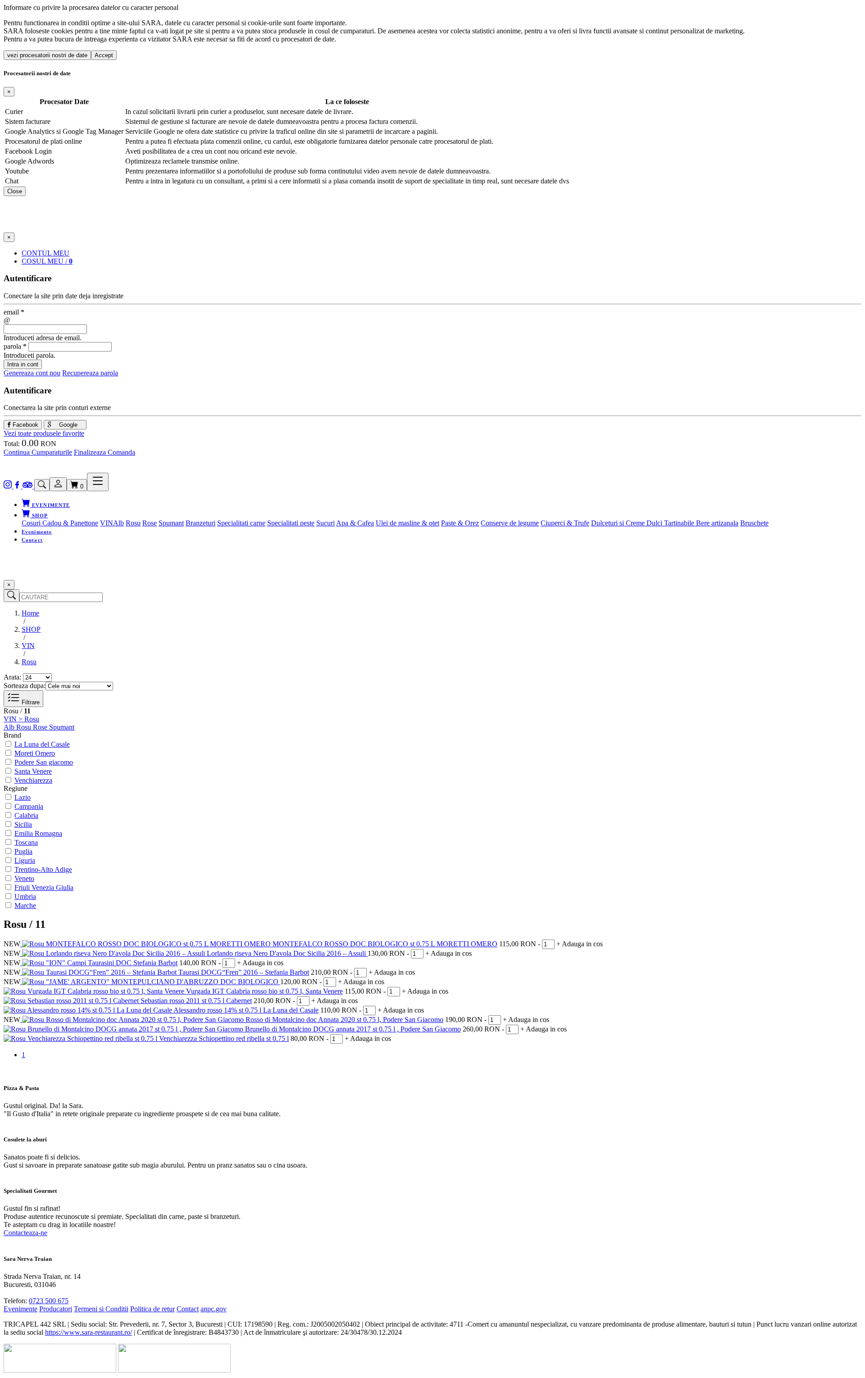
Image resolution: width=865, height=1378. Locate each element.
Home (30, 613)
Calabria (26, 815)
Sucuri (325, 523)
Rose (149, 523)
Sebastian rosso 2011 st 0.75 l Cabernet (196, 1000)
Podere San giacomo (43, 762)
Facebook (24, 424)
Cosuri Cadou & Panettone (60, 523)
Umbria (25, 896)
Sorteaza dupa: (25, 685)
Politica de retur (152, 1309)
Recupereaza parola (90, 373)
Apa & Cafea (355, 523)
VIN (106, 523)
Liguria (24, 860)
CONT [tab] (45, 253)
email (14, 312)
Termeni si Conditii (101, 1309)
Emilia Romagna (38, 833)
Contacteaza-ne (25, 1233)
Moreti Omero (34, 753)
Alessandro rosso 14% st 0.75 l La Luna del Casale (246, 1010)
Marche (25, 905)
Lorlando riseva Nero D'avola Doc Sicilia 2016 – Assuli (287, 953)
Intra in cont (22, 364)
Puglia (23, 851)
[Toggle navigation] (98, 482)
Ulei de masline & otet (407, 523)
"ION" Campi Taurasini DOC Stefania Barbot (112, 963)
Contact (32, 540)
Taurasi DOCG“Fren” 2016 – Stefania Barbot (243, 972)
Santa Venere (33, 771)
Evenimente (37, 531)
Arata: (12, 677)
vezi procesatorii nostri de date (47, 55)
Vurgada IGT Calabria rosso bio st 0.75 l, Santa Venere (264, 991)
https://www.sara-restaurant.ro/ (88, 1332)
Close (14, 191)
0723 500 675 (48, 1301)
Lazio (22, 797)
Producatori (55, 1309)
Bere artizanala (717, 523)
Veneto (24, 878)
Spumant (171, 523)
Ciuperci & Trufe (565, 523)
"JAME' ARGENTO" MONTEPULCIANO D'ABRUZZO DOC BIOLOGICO (163, 982)
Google (67, 424)
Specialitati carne (241, 523)
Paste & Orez (460, 523)
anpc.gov (213, 1309)
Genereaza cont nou (32, 373)
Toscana (26, 842)
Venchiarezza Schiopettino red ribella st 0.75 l (224, 1038)
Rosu (133, 523)
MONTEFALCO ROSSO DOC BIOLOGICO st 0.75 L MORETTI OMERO (385, 944)
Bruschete (754, 523)
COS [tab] (47, 261)
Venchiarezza (33, 780)
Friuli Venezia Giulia (43, 887)
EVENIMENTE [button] (50, 505)
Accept (104, 55)
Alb (118, 523)
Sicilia (23, 824)
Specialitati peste (290, 523)
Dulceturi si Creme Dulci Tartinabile (643, 523)
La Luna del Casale (42, 744)
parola (15, 346)
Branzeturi (200, 523)
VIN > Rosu (21, 719)
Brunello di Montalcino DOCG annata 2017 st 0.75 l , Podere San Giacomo (353, 1029)
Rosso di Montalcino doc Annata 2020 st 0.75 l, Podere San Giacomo (344, 1019)
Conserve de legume (510, 523)
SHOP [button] (39, 515)
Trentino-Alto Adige (43, 869)
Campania (28, 806)
